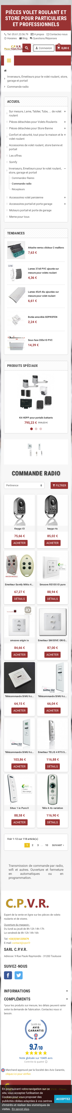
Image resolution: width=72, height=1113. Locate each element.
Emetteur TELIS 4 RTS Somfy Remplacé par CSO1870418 (52, 752)
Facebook (8, 975)
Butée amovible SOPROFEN (42, 317)
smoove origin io (19, 640)
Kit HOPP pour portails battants (36, 417)
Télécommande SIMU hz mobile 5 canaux (19, 752)
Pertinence (12, 485)
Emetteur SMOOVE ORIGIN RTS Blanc (52, 640)
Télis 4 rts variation (52, 808)
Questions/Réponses (43, 38)
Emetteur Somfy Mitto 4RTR (19, 584)
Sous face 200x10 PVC (40, 340)
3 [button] (40, 429)
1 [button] (31, 429)
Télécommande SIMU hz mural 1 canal (19, 696)
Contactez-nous (58, 34)
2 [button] (36, 429)
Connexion (43, 48)
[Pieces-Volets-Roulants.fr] (16, 47)
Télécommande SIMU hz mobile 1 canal (52, 696)
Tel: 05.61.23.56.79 (16, 34)
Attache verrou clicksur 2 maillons (46, 247)
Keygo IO (19, 528)
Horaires (10, 38)
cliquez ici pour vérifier (18, 1073)
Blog (23, 38)
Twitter (19, 975)
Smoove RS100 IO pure (52, 584)
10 (46, 845)
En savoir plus (20, 1109)
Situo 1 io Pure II (19, 808)
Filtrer (60, 485)
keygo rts (52, 528)
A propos (39, 34)
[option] (36, 399)
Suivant (58, 845)
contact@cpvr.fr (21, 942)
